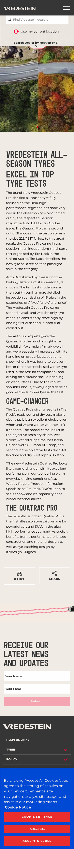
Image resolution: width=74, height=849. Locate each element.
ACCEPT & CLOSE (37, 841)
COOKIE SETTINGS (37, 816)
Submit (37, 701)
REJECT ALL (37, 828)
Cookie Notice (18, 807)
